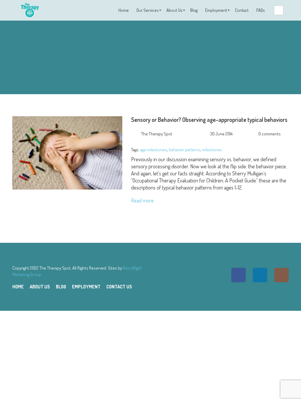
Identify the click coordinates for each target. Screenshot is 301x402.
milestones (212, 149)
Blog (61, 287)
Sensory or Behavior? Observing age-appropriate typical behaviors (209, 119)
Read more (142, 200)
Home (18, 287)
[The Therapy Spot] (29, 10)
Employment (86, 287)
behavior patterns (184, 149)
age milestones (153, 149)
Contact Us (119, 287)
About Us (40, 287)
